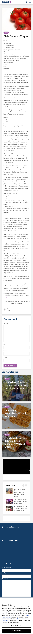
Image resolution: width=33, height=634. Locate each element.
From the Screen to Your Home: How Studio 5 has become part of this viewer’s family (20, 492)
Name (5, 344)
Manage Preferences (16, 625)
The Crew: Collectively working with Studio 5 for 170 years (20, 501)
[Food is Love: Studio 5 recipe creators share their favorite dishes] (16, 388)
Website (5, 357)
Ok (31, 599)
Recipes (6, 32)
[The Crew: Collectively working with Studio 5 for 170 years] (9, 501)
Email (5, 350)
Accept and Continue (16, 630)
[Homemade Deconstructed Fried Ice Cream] (16, 416)
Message (7, 578)
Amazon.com (10, 298)
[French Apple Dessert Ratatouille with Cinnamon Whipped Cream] (16, 444)
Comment (6, 323)
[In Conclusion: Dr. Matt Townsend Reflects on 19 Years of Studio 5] (9, 508)
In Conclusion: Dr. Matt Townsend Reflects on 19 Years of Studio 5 (20, 508)
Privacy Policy (8, 617)
